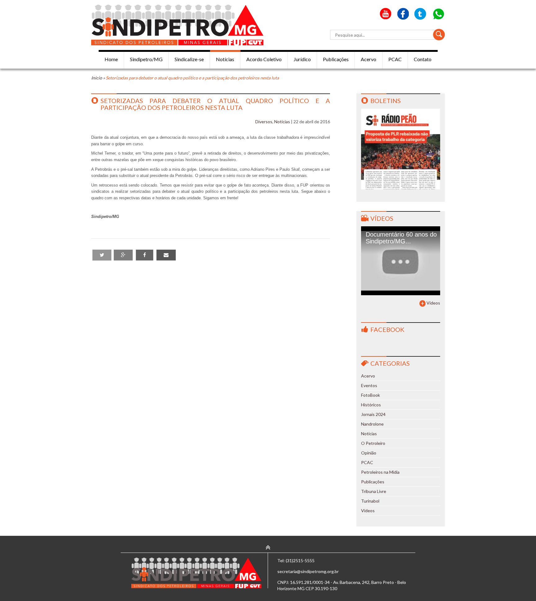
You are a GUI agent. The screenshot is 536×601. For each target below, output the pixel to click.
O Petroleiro (373, 443)
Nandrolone (372, 424)
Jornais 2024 (373, 414)
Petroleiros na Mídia (380, 472)
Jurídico (302, 59)
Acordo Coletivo (264, 59)
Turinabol (370, 501)
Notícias (225, 59)
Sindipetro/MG (146, 59)
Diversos (263, 121)
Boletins (385, 100)
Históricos (371, 404)
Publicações (336, 59)
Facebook (387, 329)
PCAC (395, 59)
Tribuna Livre (373, 491)
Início (96, 77)
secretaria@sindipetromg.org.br (308, 571)
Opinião (368, 452)
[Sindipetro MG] (177, 25)
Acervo (368, 59)
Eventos (369, 385)
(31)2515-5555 (300, 560)
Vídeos (381, 218)
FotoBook (370, 395)
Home (111, 59)
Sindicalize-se (189, 59)
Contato (422, 59)
